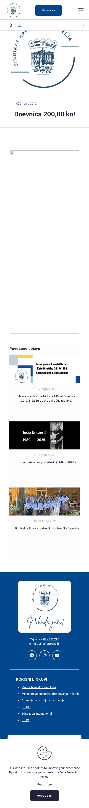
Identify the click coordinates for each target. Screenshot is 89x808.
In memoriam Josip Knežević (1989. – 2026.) (47, 462)
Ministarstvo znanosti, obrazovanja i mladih (50, 693)
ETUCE (26, 707)
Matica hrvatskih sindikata (39, 687)
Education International (37, 713)
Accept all (44, 795)
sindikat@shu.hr (49, 643)
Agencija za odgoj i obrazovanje (43, 700)
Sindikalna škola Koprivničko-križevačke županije (46, 528)
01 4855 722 (51, 639)
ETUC (25, 720)
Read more (44, 784)
